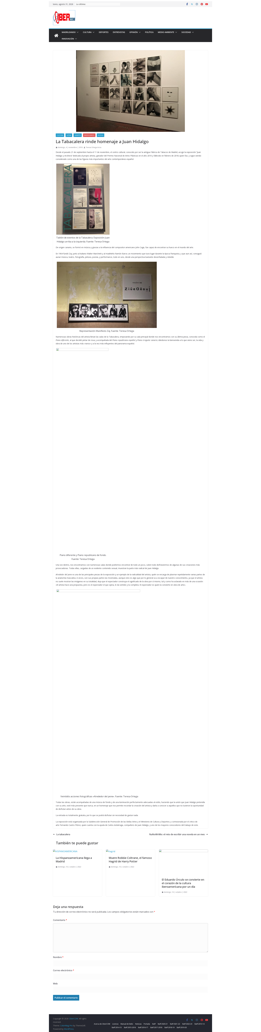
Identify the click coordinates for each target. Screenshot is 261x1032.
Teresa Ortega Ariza (93, 147)
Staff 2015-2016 (130, 1027)
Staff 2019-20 (182, 1027)
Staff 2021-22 (175, 1024)
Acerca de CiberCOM (102, 1024)
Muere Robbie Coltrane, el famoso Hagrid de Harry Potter (130, 859)
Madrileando (69, 32)
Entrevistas (119, 32)
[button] (77, 32)
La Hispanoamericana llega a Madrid (74, 859)
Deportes (103, 32)
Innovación (68, 38)
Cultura (87, 32)
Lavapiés (78, 135)
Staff (154, 1024)
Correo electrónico (63, 970)
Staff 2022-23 (187, 1024)
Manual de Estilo (127, 1024)
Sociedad (186, 32)
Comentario (60, 920)
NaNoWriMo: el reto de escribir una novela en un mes (177, 834)
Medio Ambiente (166, 32)
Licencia (115, 1024)
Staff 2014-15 (117, 1027)
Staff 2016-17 (143, 1027)
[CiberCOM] (56, 35)
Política (149, 32)
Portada (147, 1024)
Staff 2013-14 (199, 1024)
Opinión (133, 32)
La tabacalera (63, 834)
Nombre (58, 957)
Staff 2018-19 (169, 1027)
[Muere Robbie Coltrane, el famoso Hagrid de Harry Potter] (110, 851)
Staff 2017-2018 (156, 1027)
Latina (69, 135)
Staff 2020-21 (163, 1024)
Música (100, 135)
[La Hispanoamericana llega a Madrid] (65, 851)
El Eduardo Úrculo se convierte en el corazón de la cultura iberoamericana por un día (183, 883)
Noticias (138, 1024)
